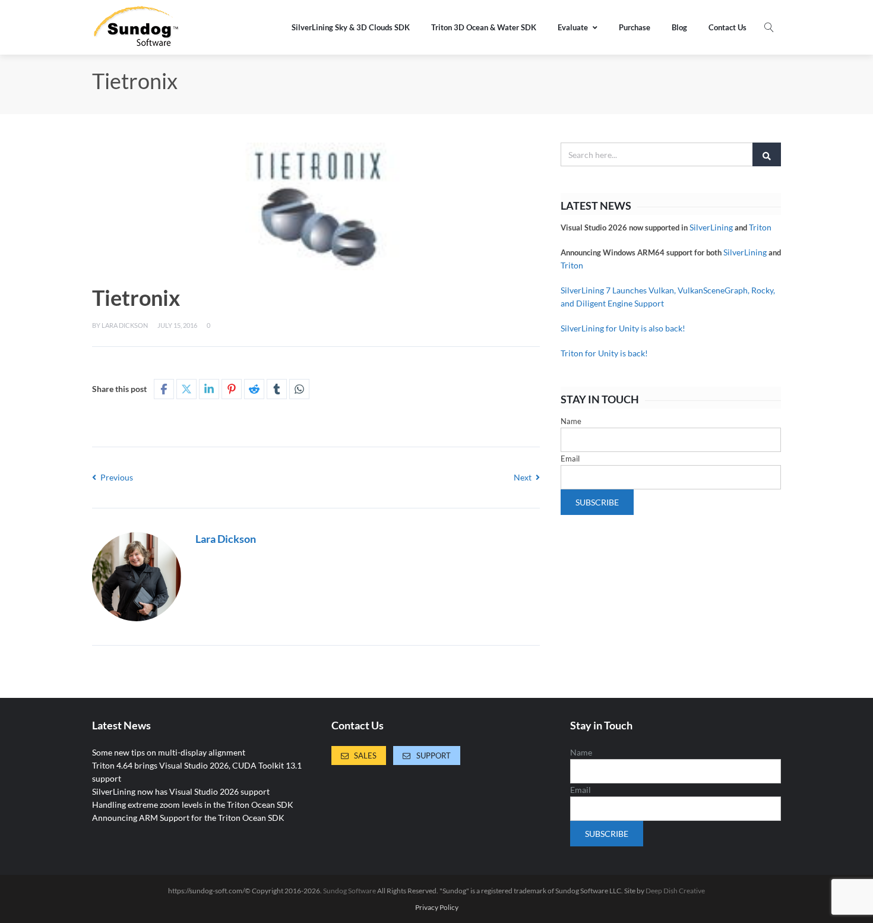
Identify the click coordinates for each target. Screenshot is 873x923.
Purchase (634, 27)
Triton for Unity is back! (604, 353)
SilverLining (711, 227)
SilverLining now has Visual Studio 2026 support (181, 791)
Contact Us (727, 27)
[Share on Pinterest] (231, 389)
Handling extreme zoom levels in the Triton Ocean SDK (192, 804)
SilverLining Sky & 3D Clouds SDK (351, 27)
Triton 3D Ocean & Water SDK (483, 27)
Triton (760, 227)
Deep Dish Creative (675, 890)
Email (570, 458)
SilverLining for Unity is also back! (623, 328)
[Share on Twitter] (186, 389)
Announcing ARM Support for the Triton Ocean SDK (188, 818)
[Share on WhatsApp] (299, 389)
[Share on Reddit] (254, 389)
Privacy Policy (436, 908)
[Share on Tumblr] (276, 389)
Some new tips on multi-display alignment (168, 752)
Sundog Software (349, 890)
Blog (679, 27)
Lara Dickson (125, 325)
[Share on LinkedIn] (209, 389)
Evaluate (573, 27)
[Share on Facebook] (163, 389)
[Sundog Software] (136, 27)
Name (571, 421)
